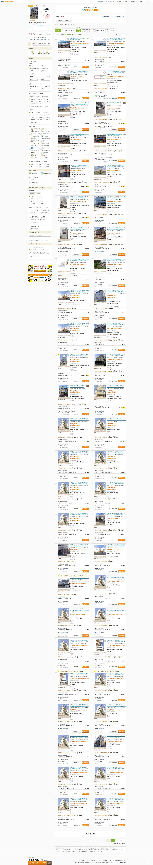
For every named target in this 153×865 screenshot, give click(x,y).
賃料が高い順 (78, 30)
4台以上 (40, 166)
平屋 (34, 152)
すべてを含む (34, 249)
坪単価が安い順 (88, 30)
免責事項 (105, 860)
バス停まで (37, 96)
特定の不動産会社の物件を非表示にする (38, 240)
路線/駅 (47, 173)
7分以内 (40, 101)
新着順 (97, 30)
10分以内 (48, 101)
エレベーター (47, 140)
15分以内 (33, 103)
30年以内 (48, 119)
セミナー (119, 1)
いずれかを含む (45, 249)
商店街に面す (36, 138)
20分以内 (40, 103)
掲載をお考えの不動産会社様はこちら (118, 860)
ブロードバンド (47, 133)
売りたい (102, 1)
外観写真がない (45, 210)
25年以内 (40, 119)
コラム (126, 1)
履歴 (141, 1)
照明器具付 (46, 143)
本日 (32, 198)
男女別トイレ (47, 150)
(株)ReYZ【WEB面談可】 (100, 64)
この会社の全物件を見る (66, 67)
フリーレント (47, 128)
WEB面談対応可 (34, 228)
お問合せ (86, 66)
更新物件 (38, 193)
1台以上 (40, 164)
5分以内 (33, 101)
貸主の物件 (46, 155)
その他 (112, 30)
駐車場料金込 (45, 68)
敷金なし (33, 70)
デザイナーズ (36, 143)
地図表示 (72, 30)
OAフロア (35, 145)
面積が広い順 (93, 30)
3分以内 (47, 99)
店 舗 (32, 54)
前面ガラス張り (36, 150)
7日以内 (48, 43)
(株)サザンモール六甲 (102, 95)
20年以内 (33, 119)
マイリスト (149, 1)
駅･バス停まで (45, 96)
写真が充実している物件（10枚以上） (39, 219)
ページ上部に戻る (149, 861)
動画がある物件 (34, 222)
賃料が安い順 (83, 30)
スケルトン (46, 148)
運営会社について (84, 860)
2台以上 (47, 164)
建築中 (39, 112)
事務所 (40, 54)
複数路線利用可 (36, 136)
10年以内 (40, 117)
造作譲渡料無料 (36, 128)
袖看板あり (35, 155)
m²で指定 (48, 76)
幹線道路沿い (47, 138)
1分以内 (40, 99)
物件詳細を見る (77, 66)
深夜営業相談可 (36, 148)
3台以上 (33, 166)
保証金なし (44, 70)
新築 (46, 112)
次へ (122, 840)
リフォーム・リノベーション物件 (40, 157)
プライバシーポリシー (95, 860)
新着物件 (32, 193)
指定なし (35, 43)
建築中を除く (34, 122)
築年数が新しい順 (107, 30)
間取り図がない (34, 212)
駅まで (31, 96)
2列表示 (58, 30)
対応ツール (46, 39)
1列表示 (65, 30)
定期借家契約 (45, 212)
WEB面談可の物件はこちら (36, 39)
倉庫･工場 (47, 54)
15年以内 (48, 117)
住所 (34, 173)
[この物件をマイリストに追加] (68, 39)
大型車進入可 (36, 140)
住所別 (102, 30)
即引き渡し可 (36, 131)
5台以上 (47, 166)
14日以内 (41, 203)
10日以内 (33, 203)
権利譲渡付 (46, 145)
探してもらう (111, 1)
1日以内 (39, 43)
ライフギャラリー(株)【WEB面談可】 (69, 64)
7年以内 (33, 117)
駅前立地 (46, 136)
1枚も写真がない (34, 210)
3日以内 (44, 43)
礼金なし (33, 73)
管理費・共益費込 (35, 68)
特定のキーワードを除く (35, 256)
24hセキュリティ (36, 133)
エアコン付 (46, 131)
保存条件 (133, 1)
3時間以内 (41, 196)
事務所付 (46, 152)
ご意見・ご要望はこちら (120, 862)
